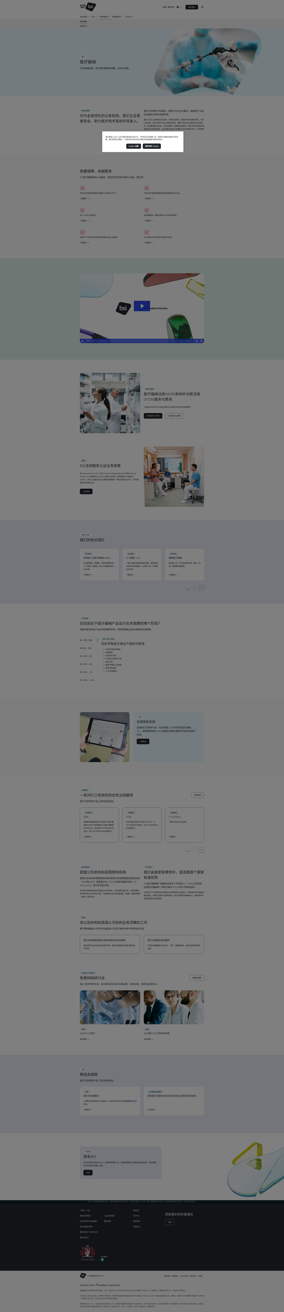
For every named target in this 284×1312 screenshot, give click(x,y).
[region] (143, 141)
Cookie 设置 (134, 146)
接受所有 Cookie (152, 146)
